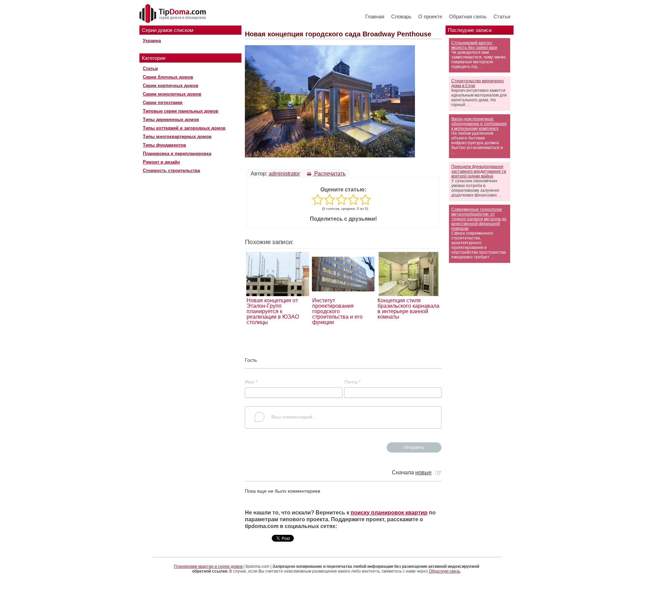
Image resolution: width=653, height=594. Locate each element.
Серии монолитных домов (172, 94)
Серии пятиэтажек (163, 102)
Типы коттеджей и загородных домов (184, 128)
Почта (352, 382)
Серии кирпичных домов (170, 85)
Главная (374, 16)
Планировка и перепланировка (177, 153)
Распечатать (329, 173)
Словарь (401, 16)
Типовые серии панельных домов (180, 111)
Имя (251, 382)
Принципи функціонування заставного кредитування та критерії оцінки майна (478, 171)
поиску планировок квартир (389, 512)
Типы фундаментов (164, 145)
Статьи (501, 16)
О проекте (430, 16)
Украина (152, 40)
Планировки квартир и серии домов (208, 566)
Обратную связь (444, 571)
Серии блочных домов (168, 77)
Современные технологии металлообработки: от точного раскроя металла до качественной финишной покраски (478, 219)
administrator (284, 173)
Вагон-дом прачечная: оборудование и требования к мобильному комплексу (479, 124)
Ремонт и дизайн (161, 162)
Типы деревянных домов (171, 119)
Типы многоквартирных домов (177, 136)
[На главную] (173, 14)
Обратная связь (468, 16)
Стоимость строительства (171, 170)
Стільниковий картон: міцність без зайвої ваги (474, 45)
